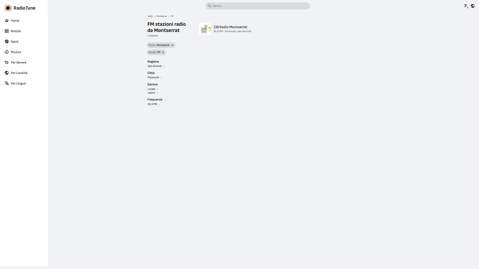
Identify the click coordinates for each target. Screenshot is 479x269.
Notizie (16, 31)
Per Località (19, 73)
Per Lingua (18, 83)
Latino (151, 92)
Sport (15, 42)
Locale (151, 89)
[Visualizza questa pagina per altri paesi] (472, 5)
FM (172, 16)
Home (15, 21)
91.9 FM (152, 104)
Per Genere (18, 62)
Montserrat (162, 16)
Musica (16, 52)
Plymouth (153, 77)
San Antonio (155, 66)
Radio (150, 16)
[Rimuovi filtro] (172, 45)
